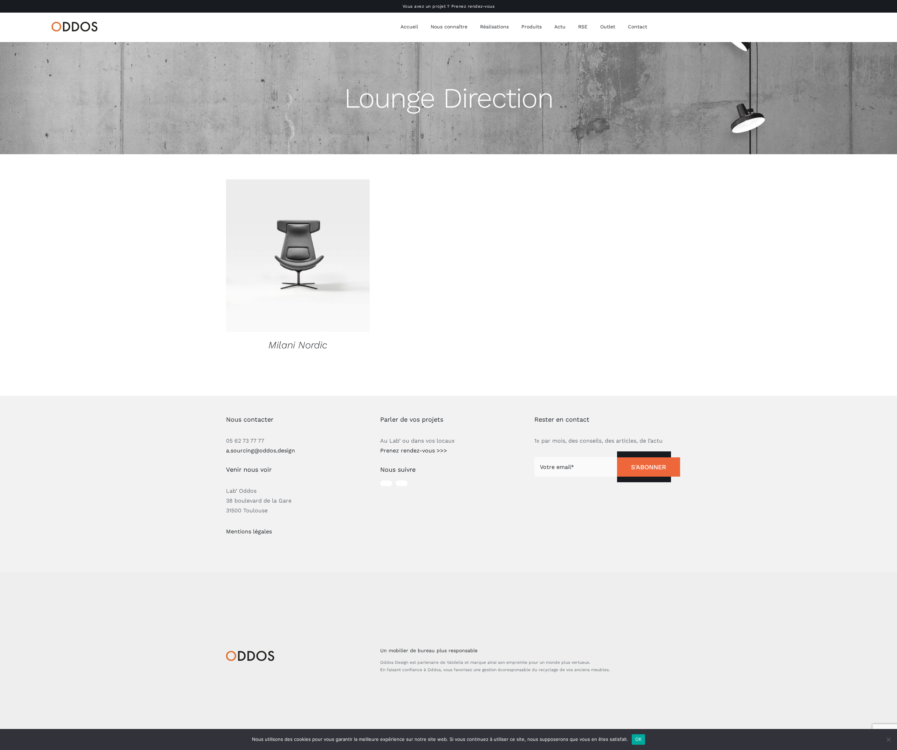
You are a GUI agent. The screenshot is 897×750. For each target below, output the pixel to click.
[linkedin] (402, 483)
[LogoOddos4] (76, 24)
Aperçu (298, 256)
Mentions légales (249, 531)
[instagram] (386, 483)
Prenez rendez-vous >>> (413, 450)
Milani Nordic (297, 345)
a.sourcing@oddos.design (260, 450)
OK (638, 739)
